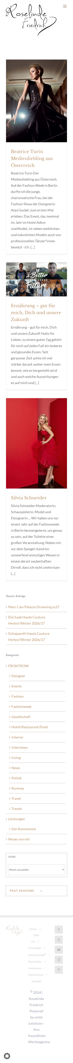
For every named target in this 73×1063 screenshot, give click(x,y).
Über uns (35, 942)
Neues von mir (19, 843)
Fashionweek (21, 710)
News (15, 772)
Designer (18, 680)
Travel (16, 802)
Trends (16, 813)
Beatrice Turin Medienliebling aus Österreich (32, 162)
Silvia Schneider (29, 502)
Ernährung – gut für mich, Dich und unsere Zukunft (36, 316)
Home (33, 933)
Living (16, 761)
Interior (17, 741)
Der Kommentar (23, 833)
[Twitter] (59, 944)
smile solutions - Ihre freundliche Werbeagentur (39, 1033)
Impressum (35, 972)
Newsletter (35, 965)
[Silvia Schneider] (36, 447)
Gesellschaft (20, 721)
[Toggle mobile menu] (65, 38)
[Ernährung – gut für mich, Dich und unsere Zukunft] (36, 283)
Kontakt (36, 985)
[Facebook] (59, 934)
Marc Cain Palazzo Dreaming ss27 (33, 611)
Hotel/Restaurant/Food (29, 731)
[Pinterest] (59, 974)
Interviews (19, 751)
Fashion (17, 700)
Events (16, 690)
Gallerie (36, 95)
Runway (17, 792)
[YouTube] (59, 954)
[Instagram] (59, 964)
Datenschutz (35, 978)
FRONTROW (18, 670)
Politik (16, 782)
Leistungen (16, 823)
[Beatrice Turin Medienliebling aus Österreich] (36, 105)
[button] (7, 1056)
